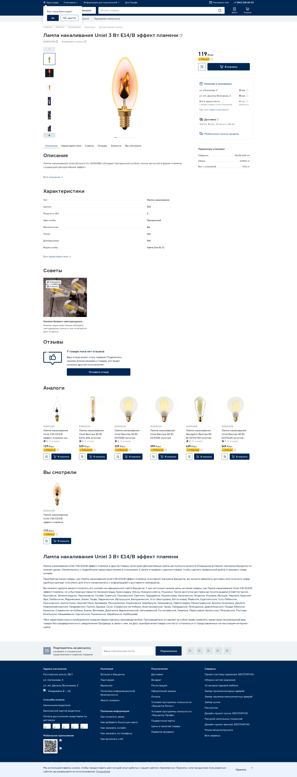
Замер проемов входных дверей (224, 691)
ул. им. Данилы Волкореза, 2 (60, 685)
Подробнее (103, 771)
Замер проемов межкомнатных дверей (228, 696)
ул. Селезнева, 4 (53, 679)
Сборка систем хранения (220, 679)
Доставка (157, 674)
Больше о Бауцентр (113, 674)
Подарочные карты (163, 720)
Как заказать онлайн (113, 727)
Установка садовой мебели (221, 685)
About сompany (110, 700)
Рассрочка (211, 707)
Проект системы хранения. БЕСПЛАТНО (229, 674)
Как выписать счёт (112, 738)
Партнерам (107, 679)
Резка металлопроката (219, 729)
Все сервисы (212, 735)
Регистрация (159, 685)
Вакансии (106, 685)
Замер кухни (212, 702)
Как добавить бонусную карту (119, 722)
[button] (228, 66)
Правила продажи (162, 731)
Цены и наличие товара (165, 726)
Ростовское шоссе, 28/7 (58, 674)
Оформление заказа (163, 691)
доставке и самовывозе (145, 582)
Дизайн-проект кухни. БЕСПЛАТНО (226, 713)
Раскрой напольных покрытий (223, 718)
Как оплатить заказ (112, 716)
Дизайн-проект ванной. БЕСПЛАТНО (227, 724)
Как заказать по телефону (116, 733)
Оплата (155, 696)
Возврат (156, 679)
